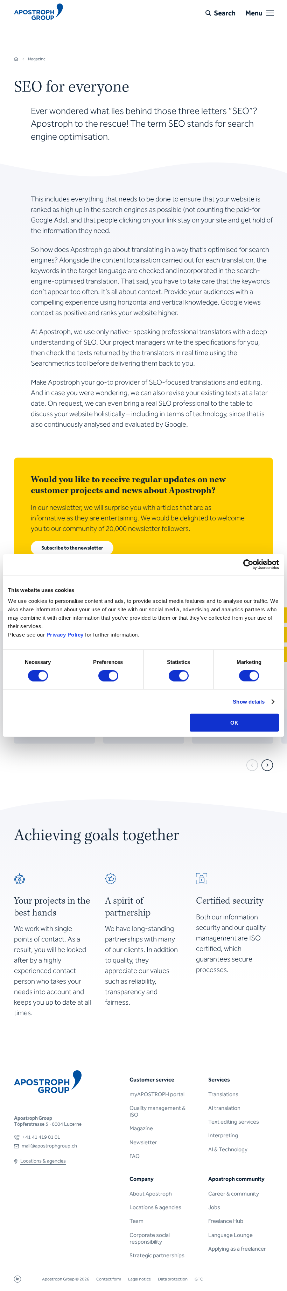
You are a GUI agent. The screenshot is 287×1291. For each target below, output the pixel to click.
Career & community (233, 1193)
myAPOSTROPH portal (157, 1094)
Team (137, 1221)
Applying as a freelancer (237, 1248)
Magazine (141, 1128)
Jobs (214, 1207)
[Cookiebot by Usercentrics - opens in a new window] (248, 564)
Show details (249, 701)
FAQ (135, 1156)
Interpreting (223, 1135)
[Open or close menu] (270, 13)
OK (234, 723)
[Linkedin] (17, 1280)
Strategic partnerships (157, 1255)
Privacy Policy (65, 635)
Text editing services (233, 1121)
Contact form (108, 1279)
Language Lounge (230, 1235)
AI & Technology (227, 1149)
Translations (223, 1094)
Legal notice (139, 1279)
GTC (199, 1279)
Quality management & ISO (158, 1111)
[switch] (108, 675)
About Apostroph (151, 1193)
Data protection (173, 1279)
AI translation (224, 1108)
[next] (267, 765)
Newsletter (143, 1142)
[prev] (252, 765)
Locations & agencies (155, 1207)
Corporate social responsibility (150, 1238)
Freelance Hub (225, 1221)
